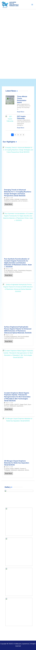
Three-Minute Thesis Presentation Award (22, 99)
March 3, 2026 (9, 197)
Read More (20, 112)
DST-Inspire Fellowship (21, 117)
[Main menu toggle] (32, 5)
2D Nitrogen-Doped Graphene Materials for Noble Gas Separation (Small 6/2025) (16, 463)
